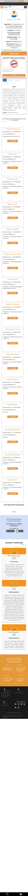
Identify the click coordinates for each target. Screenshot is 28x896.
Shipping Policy (10, 715)
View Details (12, 141)
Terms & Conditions (19, 715)
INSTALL (21, 1)
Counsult (17, 80)
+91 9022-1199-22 (5, 705)
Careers (20, 716)
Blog (11, 716)
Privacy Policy (6, 716)
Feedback (10, 80)
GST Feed (6, 83)
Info (5, 80)
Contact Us (15, 716)
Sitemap (5, 715)
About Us (5, 718)
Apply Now (14, 75)
